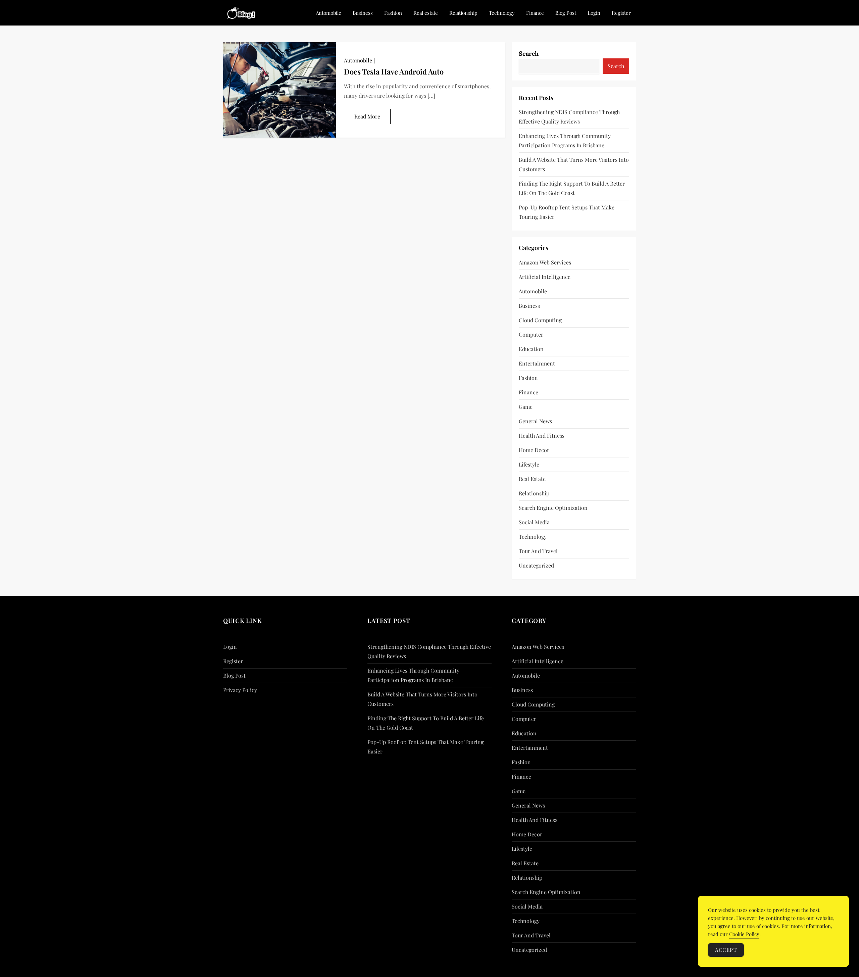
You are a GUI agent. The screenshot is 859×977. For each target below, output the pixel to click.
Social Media (534, 522)
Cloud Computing (540, 320)
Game (526, 406)
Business (363, 12)
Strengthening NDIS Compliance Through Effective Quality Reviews (569, 116)
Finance (535, 12)
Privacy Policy (240, 689)
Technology (502, 12)
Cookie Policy (744, 934)
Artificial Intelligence (544, 276)
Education (531, 348)
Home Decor (534, 449)
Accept (726, 949)
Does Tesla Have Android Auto (394, 71)
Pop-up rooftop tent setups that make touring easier (566, 212)
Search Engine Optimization (553, 507)
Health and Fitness (541, 435)
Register (621, 12)
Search (529, 53)
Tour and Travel (538, 550)
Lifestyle (529, 464)
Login (594, 12)
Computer (531, 334)
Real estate (425, 12)
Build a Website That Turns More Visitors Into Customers (574, 164)
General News (535, 421)
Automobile (328, 12)
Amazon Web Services (545, 262)
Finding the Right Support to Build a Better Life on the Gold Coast (572, 188)
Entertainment (537, 363)
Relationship (463, 12)
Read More (367, 116)
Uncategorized (536, 565)
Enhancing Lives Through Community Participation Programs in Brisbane (565, 140)
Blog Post (565, 12)
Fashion (393, 12)
